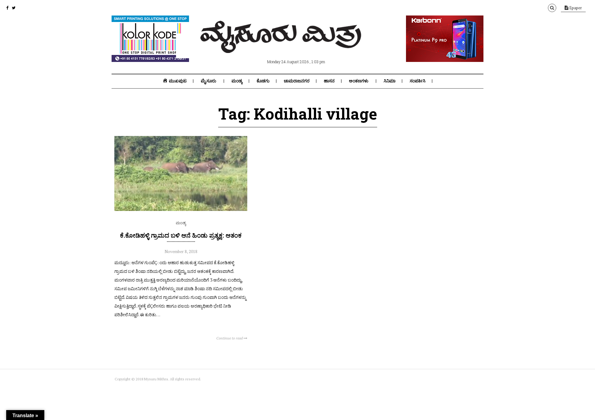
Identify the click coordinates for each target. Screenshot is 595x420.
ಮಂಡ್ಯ (236, 81)
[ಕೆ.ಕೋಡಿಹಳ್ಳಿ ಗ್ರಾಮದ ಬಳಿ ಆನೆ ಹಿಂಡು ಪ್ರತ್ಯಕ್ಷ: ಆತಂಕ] (180, 209)
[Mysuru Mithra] (282, 45)
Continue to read (230, 338)
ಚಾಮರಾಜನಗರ (297, 81)
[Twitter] (13, 8)
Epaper (575, 8)
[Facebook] (7, 8)
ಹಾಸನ (329, 81)
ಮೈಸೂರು (208, 81)
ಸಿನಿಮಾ (389, 81)
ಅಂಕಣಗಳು (358, 81)
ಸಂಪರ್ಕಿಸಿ (417, 81)
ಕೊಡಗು (263, 81)
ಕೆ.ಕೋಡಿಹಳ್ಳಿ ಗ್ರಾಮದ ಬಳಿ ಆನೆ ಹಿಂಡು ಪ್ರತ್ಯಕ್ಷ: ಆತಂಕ (181, 235)
